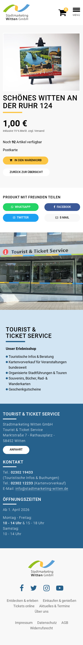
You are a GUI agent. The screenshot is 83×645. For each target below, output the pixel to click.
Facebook (64, 207)
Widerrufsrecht (41, 628)
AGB (64, 623)
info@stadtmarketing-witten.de (41, 489)
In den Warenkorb (28, 160)
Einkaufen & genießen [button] (59, 601)
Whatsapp (22, 207)
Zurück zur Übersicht (26, 172)
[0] (63, 14)
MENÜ (76, 15)
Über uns (41, 611)
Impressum (24, 623)
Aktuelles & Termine (54, 606)
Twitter (23, 217)
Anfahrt (16, 449)
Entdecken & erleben (22, 601)
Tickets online (24, 606)
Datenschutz (47, 623)
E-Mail (64, 217)
